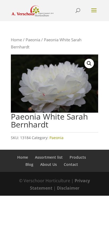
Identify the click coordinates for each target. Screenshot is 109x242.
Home (16, 39)
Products (78, 157)
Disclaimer (68, 188)
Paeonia (33, 39)
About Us (48, 164)
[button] (89, 63)
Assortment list (49, 157)
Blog (29, 164)
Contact (71, 164)
